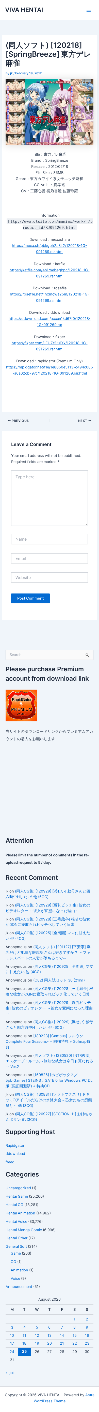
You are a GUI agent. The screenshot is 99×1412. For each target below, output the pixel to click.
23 (87, 1343)
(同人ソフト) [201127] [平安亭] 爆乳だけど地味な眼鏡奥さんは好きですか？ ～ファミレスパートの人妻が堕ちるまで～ (48, 952)
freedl (10, 1162)
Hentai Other (16, 1238)
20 (49, 1343)
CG (13, 1261)
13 (49, 1335)
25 (24, 1351)
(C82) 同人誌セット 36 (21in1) (59, 980)
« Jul (9, 1373)
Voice (15, 1278)
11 (24, 1335)
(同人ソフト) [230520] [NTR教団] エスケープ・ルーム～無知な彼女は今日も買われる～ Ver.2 (49, 1061)
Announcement (19, 1286)
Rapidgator (15, 1145)
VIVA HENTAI (24, 9)
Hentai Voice (16, 1221)
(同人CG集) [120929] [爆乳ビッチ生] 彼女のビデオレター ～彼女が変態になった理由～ (49, 1008)
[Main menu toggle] (88, 10)
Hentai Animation (20, 1213)
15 (75, 1335)
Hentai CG (14, 1204)
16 (87, 1335)
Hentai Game (17, 1196)
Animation (19, 1270)
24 (12, 1351)
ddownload (15, 1153)
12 (37, 1335)
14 (62, 1335)
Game (16, 1253)
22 (74, 1343)
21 (62, 1343)
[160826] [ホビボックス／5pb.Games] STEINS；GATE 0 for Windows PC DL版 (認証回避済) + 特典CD (49, 1080)
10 (12, 1335)
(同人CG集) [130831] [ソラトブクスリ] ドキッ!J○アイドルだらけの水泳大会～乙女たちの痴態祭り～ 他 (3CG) (49, 1100)
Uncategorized (18, 1188)
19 (37, 1343)
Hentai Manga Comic (24, 1230)
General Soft (16, 1246)
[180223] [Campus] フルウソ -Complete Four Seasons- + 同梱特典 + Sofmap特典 (48, 1041)
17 (12, 1343)
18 (24, 1343)
